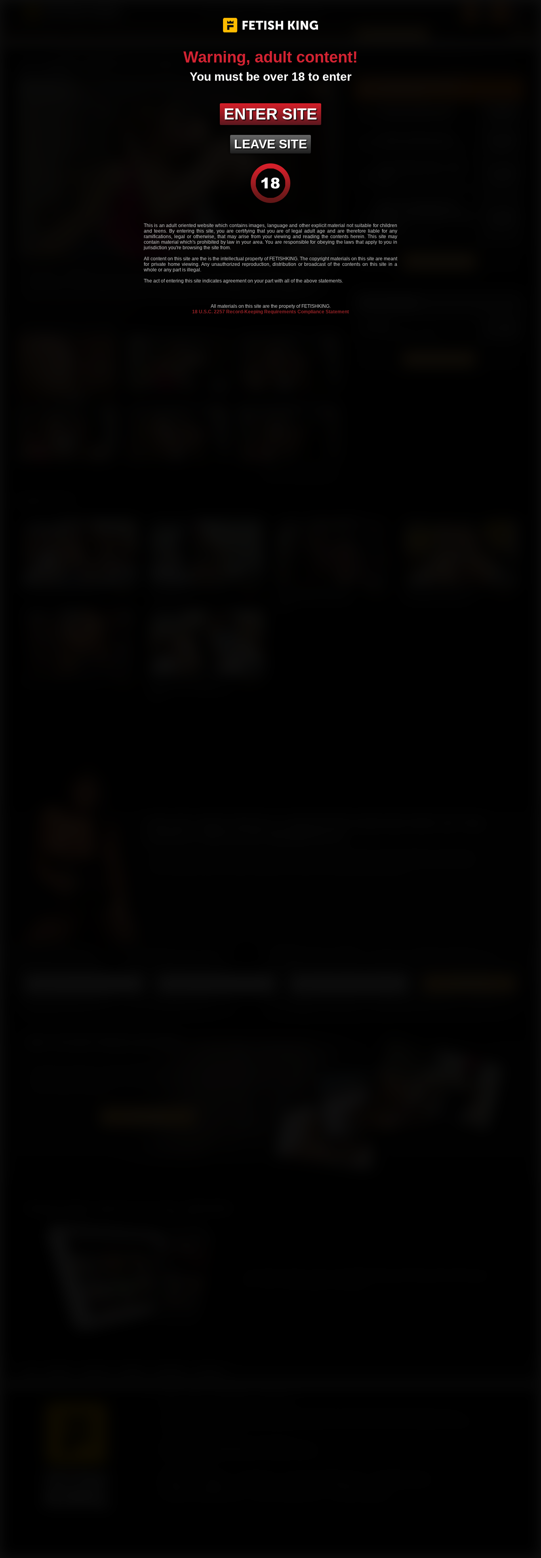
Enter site (270, 114)
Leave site (270, 144)
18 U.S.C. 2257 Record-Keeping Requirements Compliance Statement (270, 312)
